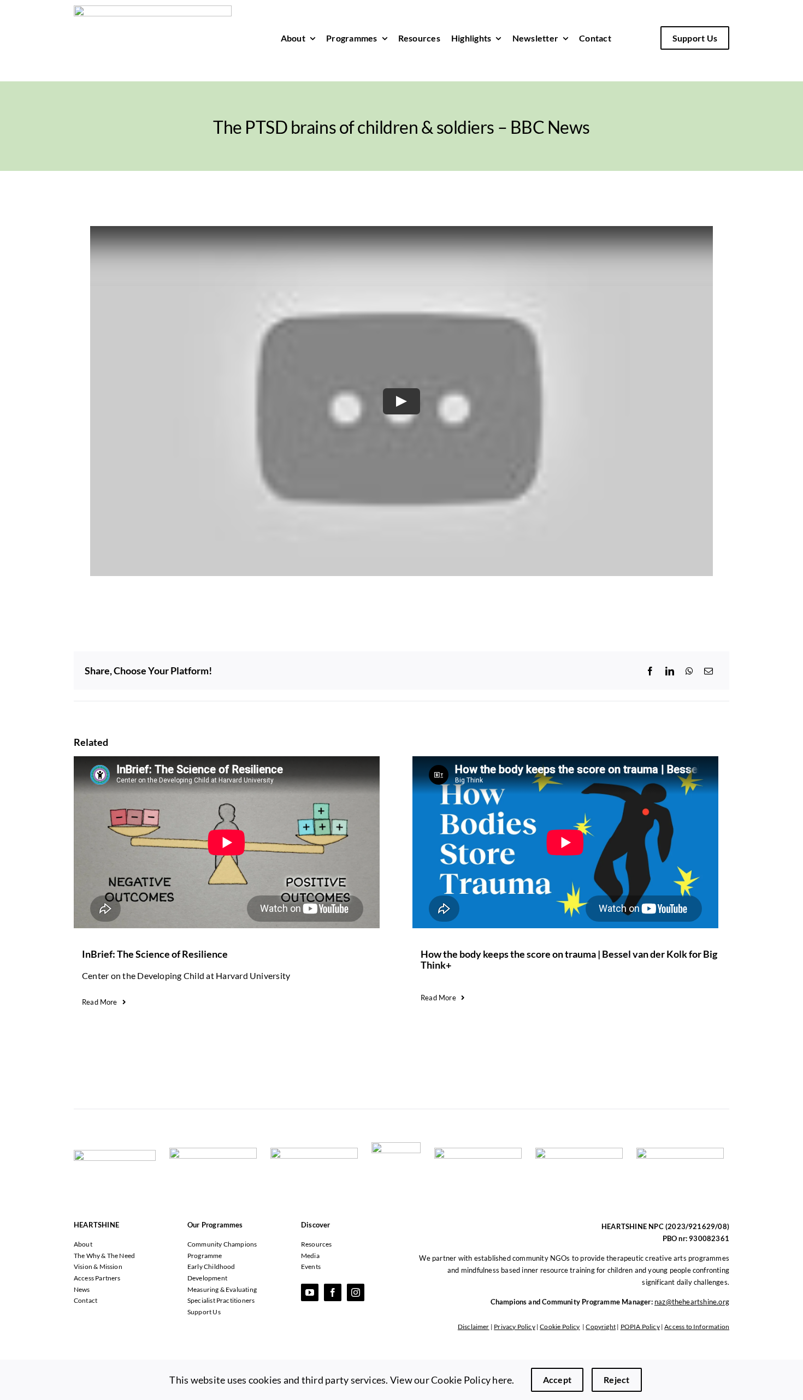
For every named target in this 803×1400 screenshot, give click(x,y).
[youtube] (309, 1292)
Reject (616, 1379)
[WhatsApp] (689, 671)
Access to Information (696, 1326)
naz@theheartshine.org (691, 1301)
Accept (557, 1379)
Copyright (601, 1326)
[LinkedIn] (670, 671)
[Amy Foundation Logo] (314, 1152)
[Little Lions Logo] (478, 1152)
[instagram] (355, 1292)
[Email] (708, 671)
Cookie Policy (560, 1326)
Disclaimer (473, 1326)
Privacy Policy (514, 1326)
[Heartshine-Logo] (153, 9)
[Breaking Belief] (579, 1152)
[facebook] (332, 1292)
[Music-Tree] (680, 1152)
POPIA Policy (640, 1326)
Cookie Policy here (471, 1380)
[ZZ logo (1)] (396, 1146)
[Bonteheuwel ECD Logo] (213, 1152)
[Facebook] (650, 671)
